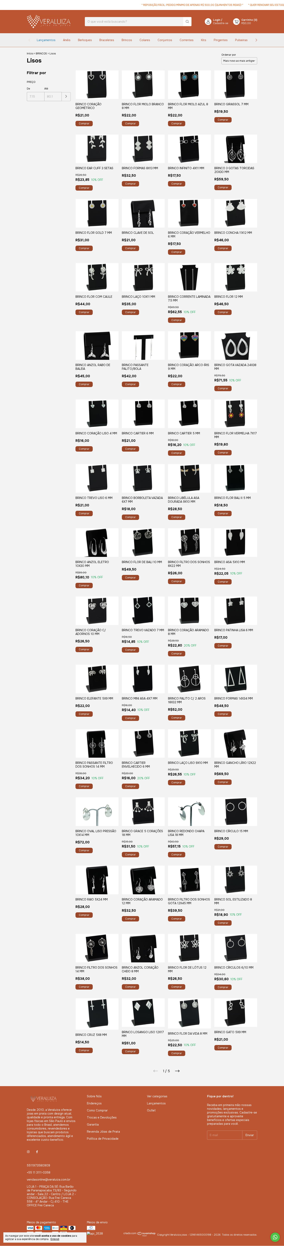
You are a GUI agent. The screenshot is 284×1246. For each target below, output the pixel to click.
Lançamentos (46, 40)
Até (46, 88)
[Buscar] (187, 21)
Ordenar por (228, 54)
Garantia (93, 1124)
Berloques (85, 40)
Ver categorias (157, 1096)
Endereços (94, 1103)
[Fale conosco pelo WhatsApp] (275, 1237)
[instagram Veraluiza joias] (28, 1152)
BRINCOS (41, 53)
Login (216, 20)
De (28, 88)
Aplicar (66, 96)
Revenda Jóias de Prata (103, 1131)
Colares (145, 40)
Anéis (66, 40)
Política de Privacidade (103, 1139)
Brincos (127, 40)
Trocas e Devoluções (102, 1117)
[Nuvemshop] (139, 1235)
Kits (203, 40)
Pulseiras (241, 40)
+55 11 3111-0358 (38, 1172)
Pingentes (221, 40)
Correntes (187, 40)
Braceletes (106, 40)
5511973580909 (38, 1165)
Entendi (55, 1239)
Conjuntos (165, 40)
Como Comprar (97, 1110)
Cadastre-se (220, 23)
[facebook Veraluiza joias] (37, 1152)
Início (30, 53)
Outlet (151, 1110)
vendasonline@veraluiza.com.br (48, 1179)
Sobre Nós (94, 1096)
